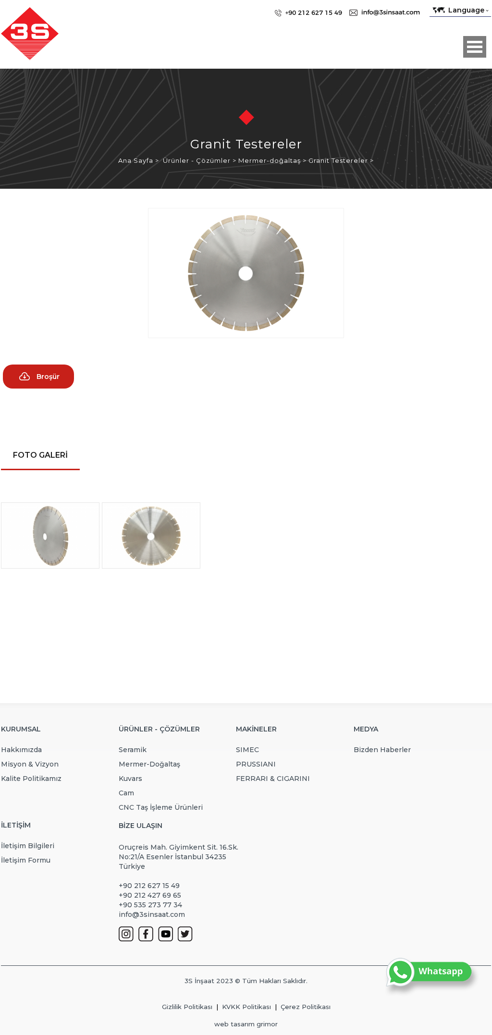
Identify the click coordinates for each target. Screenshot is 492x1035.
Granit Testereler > (341, 160)
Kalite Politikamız (31, 778)
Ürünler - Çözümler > (200, 160)
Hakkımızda (21, 749)
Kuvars (130, 778)
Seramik (133, 749)
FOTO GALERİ (40, 455)
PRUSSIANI (256, 764)
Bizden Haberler (382, 749)
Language (466, 10)
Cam (126, 793)
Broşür (48, 376)
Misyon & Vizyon (30, 764)
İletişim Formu (25, 860)
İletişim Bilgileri (27, 845)
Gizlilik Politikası (187, 1007)
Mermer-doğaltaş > (273, 160)
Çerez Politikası (306, 1007)
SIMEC (247, 749)
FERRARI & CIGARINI (273, 778)
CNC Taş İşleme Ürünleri (161, 807)
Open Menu (474, 47)
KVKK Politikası (246, 1007)
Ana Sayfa (136, 160)
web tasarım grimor (246, 1024)
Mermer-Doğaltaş (149, 764)
